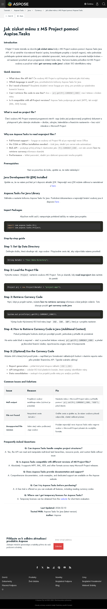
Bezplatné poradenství (91, 581)
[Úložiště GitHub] (64, 567)
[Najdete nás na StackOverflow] (53, 567)
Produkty (32, 577)
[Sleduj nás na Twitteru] (42, 567)
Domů (4, 577)
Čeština (90, 4)
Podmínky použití (61, 605)
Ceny (84, 577)
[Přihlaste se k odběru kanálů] (70, 567)
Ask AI (10, 16)
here (54, 185)
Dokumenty (7, 581)
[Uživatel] (97, 4)
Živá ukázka (34, 581)
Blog (57, 585)
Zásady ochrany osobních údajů (45, 605)
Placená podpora (9, 585)
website (64, 498)
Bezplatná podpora (63, 581)
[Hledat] (103, 4)
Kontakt (69, 605)
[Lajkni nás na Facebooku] (37, 567)
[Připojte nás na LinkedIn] (48, 567)
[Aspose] (18, 4)
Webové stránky (89, 585)
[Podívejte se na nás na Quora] (59, 567)
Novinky (58, 577)
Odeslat (58, 546)
